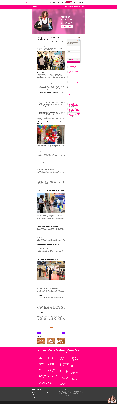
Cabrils (40, 368)
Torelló (72, 371)
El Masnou (40, 381)
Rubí (61, 358)
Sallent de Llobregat (63, 359)
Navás (51, 377)
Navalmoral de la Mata (53, 375)
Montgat (51, 370)
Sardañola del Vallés (74, 362)
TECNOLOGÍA (54, 2)
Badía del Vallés (41, 363)
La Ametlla (51, 357)
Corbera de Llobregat (42, 377)
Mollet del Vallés (52, 369)
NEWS (83, 2)
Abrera (40, 356)
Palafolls (51, 378)
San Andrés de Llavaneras (64, 363)
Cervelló (40, 376)
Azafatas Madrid (48, 389)
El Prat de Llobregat (42, 382)
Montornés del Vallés (53, 372)
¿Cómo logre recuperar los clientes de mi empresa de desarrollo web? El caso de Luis (74, 72)
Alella (40, 357)
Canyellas (40, 370)
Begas (40, 364)
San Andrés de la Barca (64, 362)
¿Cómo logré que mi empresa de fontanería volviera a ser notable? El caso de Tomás (74, 77)
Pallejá (51, 381)
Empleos (33, 394)
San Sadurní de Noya (63, 378)
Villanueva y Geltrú (74, 383)
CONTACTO (79, 2)
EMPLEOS (74, 2)
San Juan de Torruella (64, 373)
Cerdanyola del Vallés (42, 375)
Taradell (72, 366)
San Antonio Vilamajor (64, 364)
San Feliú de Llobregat (64, 371)
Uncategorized (69, 98)
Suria (72, 365)
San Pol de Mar (62, 376)
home (66, 6)
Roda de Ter (62, 357)
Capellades (41, 371)
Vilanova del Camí (74, 379)
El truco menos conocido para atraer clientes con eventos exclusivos (74, 87)
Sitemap (33, 397)
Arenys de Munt (41, 359)
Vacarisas (72, 373)
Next (63, 332)
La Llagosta (52, 359)
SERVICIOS (64, 2)
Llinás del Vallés (52, 362)
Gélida (51, 356)
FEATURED (68, 94)
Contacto (33, 392)
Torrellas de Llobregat (75, 372)
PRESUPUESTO (69, 2)
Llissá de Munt (52, 363)
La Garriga (51, 358)
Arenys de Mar (41, 358)
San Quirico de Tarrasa (64, 377)
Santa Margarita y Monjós (75, 359)
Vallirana (72, 374)
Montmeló (51, 371)
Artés (40, 362)
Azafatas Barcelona (48, 390)
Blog (33, 395)
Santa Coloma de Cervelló (64, 382)
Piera (50, 382)
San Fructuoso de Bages (64, 372)
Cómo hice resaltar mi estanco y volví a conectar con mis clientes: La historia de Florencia (74, 82)
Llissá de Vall (52, 364)
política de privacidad (74, 59)
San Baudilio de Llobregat (64, 365)
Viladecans (73, 378)
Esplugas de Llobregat (43, 383)
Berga (40, 365)
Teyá (72, 367)
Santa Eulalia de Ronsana (75, 356)
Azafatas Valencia (48, 392)
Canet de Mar (41, 369)
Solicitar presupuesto (67, 26)
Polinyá (51, 383)
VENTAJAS (59, 2)
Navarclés (51, 376)
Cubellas (40, 378)
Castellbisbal (41, 372)
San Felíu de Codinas (63, 370)
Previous (39, 332)
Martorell (51, 365)
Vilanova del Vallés (74, 380)
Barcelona (48, 41)
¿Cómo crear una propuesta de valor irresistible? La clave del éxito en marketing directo (74, 67)
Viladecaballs (73, 377)
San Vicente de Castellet (64, 379)
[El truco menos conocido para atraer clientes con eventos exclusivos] (67, 87)
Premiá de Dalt (62, 356)
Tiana (72, 368)
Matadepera (52, 368)
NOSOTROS (49, 2)
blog (69, 6)
